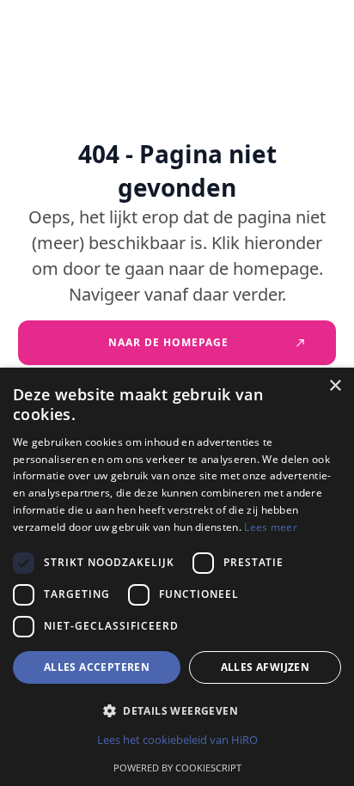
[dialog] (177, 577)
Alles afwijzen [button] (265, 667)
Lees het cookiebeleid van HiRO (177, 739)
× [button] (334, 386)
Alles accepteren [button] (97, 667)
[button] (177, 711)
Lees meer (270, 527)
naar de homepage (168, 342)
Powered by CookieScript (177, 767)
